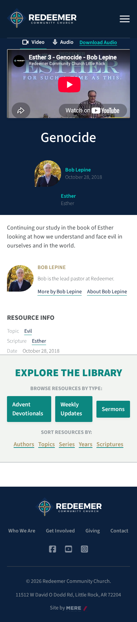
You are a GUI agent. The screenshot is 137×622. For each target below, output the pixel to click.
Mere (71, 608)
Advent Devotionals (27, 409)
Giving (92, 530)
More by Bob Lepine (60, 291)
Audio (66, 42)
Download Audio (98, 42)
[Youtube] (68, 549)
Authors (24, 444)
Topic (13, 331)
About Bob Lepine (107, 291)
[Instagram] (84, 549)
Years (85, 444)
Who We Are (21, 530)
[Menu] (125, 19)
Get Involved (60, 530)
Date (12, 351)
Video (38, 42)
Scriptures (109, 444)
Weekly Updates (71, 409)
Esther (39, 341)
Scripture (17, 341)
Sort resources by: (66, 432)
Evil (28, 331)
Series (67, 444)
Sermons (113, 409)
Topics (46, 444)
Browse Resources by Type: (66, 388)
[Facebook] (53, 549)
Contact (119, 530)
